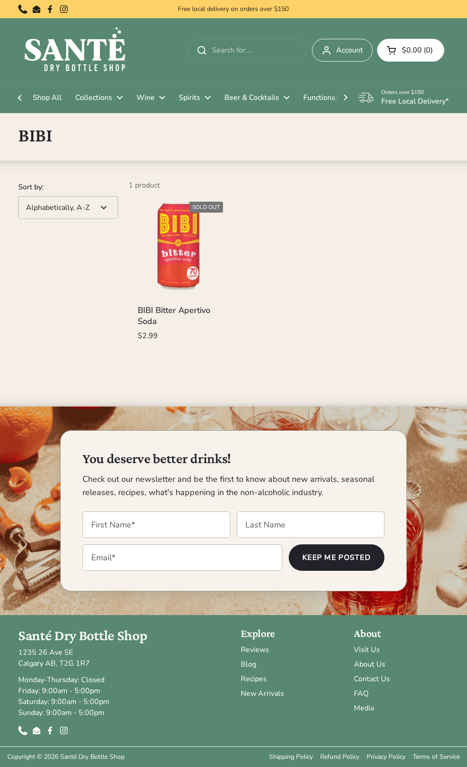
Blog (248, 664)
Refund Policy (339, 756)
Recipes (254, 679)
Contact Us (372, 679)
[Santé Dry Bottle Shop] (75, 50)
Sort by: (31, 187)
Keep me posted (336, 558)
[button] (410, 50)
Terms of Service (436, 756)
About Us (369, 664)
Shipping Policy (291, 756)
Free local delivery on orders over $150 (233, 9)
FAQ (361, 694)
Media (364, 708)
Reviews (255, 650)
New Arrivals (262, 694)
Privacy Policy (386, 756)
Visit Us (367, 650)
